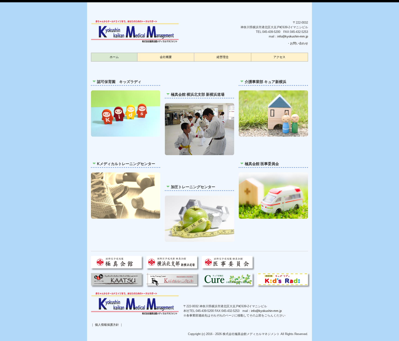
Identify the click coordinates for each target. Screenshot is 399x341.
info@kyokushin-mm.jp (292, 36)
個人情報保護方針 (107, 324)
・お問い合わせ (297, 43)
